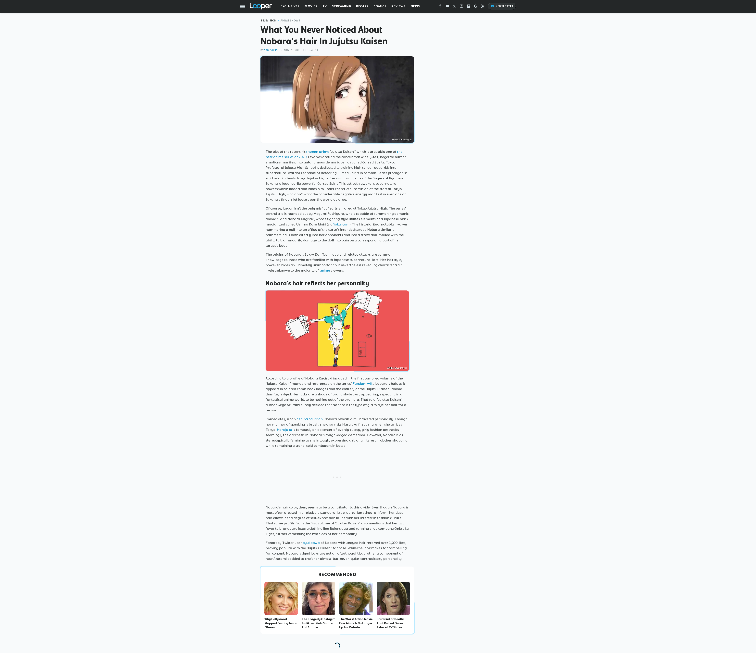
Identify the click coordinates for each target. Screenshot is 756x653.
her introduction (309, 419)
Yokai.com (341, 224)
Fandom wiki (363, 383)
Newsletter (504, 6)
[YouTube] (447, 7)
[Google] (476, 7)
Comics (379, 6)
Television (268, 20)
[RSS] (483, 7)
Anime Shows (290, 20)
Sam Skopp (271, 50)
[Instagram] (461, 7)
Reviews (398, 6)
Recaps (362, 6)
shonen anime (317, 151)
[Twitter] (454, 7)
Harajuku (284, 429)
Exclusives (290, 6)
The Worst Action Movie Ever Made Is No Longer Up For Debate (356, 623)
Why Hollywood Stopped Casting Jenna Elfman (280, 623)
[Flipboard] (469, 7)
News (415, 6)
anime (325, 270)
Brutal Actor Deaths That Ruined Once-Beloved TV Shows (390, 623)
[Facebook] (440, 7)
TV (324, 6)
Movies (311, 6)
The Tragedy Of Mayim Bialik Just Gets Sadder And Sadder (318, 623)
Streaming (341, 6)
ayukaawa (311, 542)
